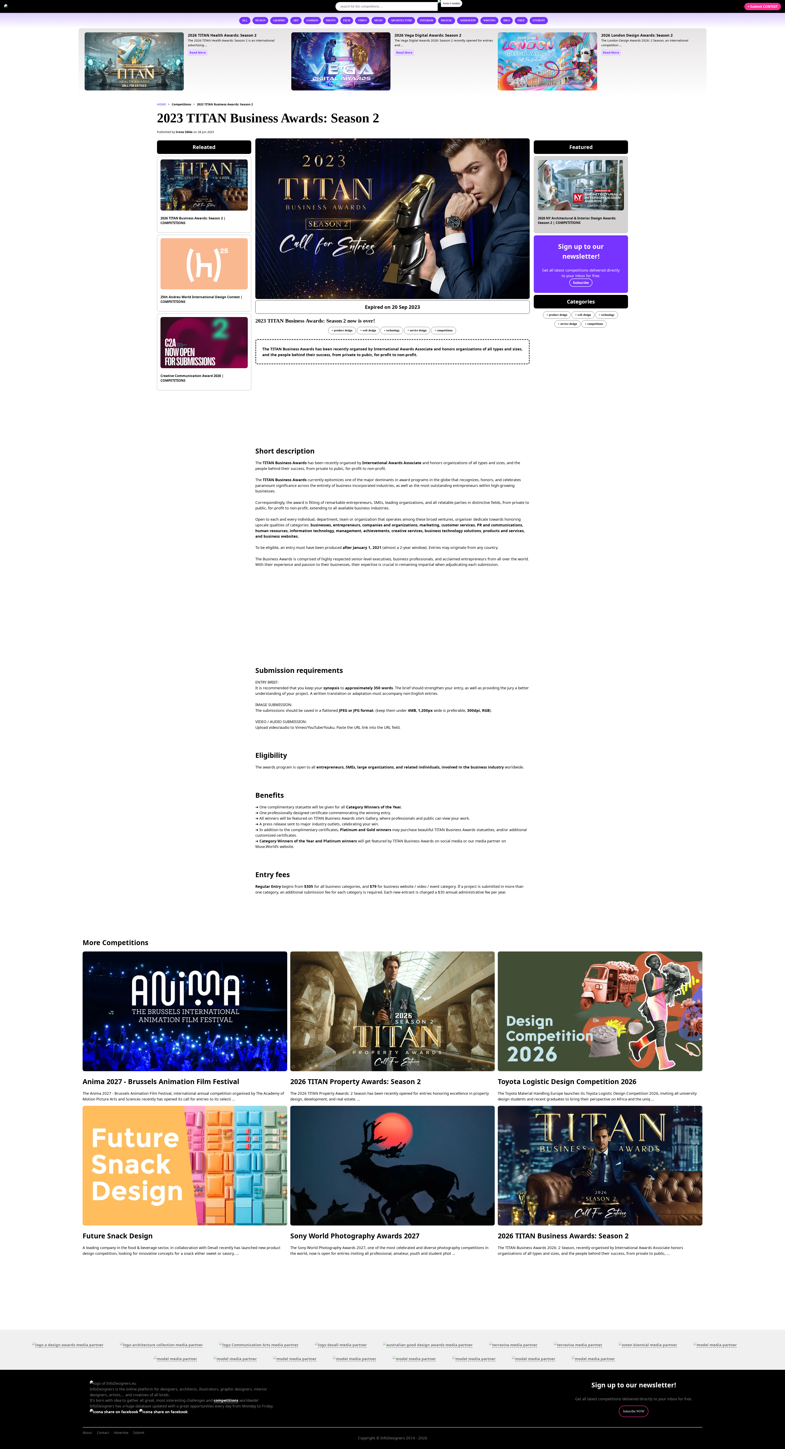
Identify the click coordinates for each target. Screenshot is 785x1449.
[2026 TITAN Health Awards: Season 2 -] (134, 62)
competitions (226, 1400)
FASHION (312, 20)
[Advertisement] (392, 397)
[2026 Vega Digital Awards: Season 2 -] (340, 62)
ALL (245, 20)
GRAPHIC (279, 20)
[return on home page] (28, 6)
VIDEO (362, 20)
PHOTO (330, 20)
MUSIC (378, 20)
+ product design (342, 330)
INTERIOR (426, 20)
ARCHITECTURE (401, 20)
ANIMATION (467, 20)
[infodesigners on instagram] (163, 1411)
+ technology (392, 330)
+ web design (368, 330)
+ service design (417, 330)
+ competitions (443, 330)
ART (296, 20)
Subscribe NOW (633, 1411)
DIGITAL (446, 20)
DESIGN (260, 20)
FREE (521, 20)
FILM (346, 20)
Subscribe (581, 282)
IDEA (506, 20)
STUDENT (539, 20)
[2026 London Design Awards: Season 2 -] (547, 62)
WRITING (489, 20)
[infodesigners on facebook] (114, 1411)
